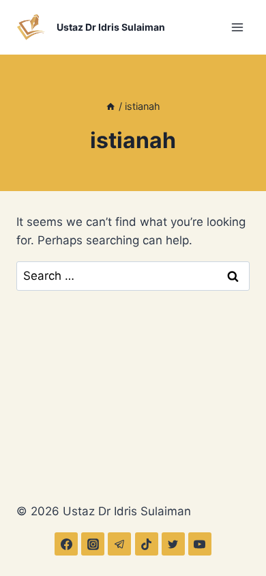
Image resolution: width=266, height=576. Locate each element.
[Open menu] (237, 27)
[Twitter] (173, 544)
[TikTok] (146, 544)
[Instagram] (92, 544)
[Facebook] (66, 544)
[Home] (110, 106)
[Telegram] (119, 544)
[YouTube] (199, 544)
